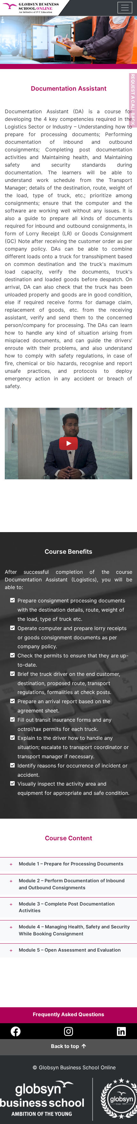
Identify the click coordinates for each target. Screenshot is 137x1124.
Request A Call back (133, 99)
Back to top (66, 1046)
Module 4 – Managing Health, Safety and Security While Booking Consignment (74, 930)
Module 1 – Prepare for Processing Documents (71, 864)
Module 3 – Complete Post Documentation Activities (67, 907)
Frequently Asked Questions (68, 1014)
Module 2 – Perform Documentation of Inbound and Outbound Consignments (72, 884)
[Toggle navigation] (125, 7)
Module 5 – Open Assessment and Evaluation (70, 950)
